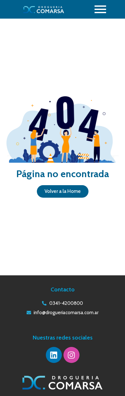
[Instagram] (71, 355)
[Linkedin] (54, 355)
